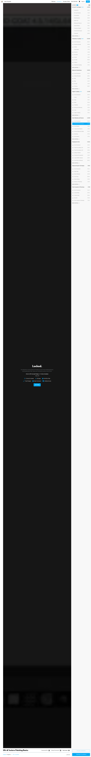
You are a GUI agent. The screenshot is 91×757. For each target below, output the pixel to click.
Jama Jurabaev (44, 374)
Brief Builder (74, 1)
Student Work (66, 1)
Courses (59, 1)
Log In (83, 1)
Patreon (54, 1)
